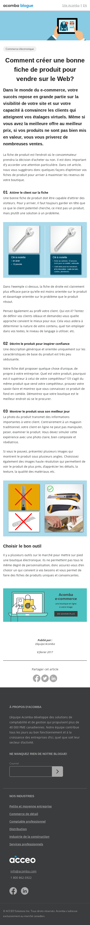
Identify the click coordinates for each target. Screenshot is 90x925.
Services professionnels (26, 844)
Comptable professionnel (27, 821)
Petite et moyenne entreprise (30, 806)
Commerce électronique (20, 49)
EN (85, 5)
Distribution (18, 829)
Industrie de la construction (29, 837)
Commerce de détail (23, 814)
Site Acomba (71, 5)
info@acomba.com (23, 871)
